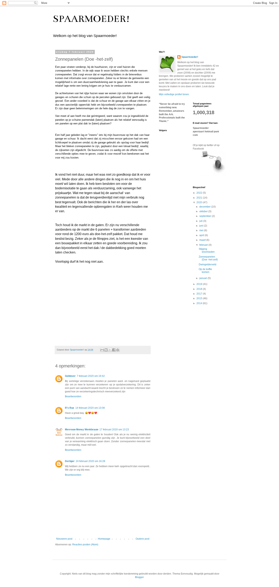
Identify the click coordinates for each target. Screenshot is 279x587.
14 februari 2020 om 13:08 (90, 407)
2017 (199, 293)
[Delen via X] (110, 350)
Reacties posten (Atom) (85, 544)
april (202, 235)
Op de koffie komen (205, 270)
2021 (199, 197)
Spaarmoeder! (189, 57)
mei (201, 230)
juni (201, 225)
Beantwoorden (73, 396)
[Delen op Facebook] (114, 350)
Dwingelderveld (207, 264)
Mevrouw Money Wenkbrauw (81, 429)
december (205, 206)
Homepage (104, 538)
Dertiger (70, 461)
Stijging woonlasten (207, 250)
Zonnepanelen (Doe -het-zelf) (208, 258)
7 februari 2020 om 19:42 (91, 376)
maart (202, 240)
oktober (203, 211)
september (205, 216)
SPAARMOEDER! (91, 19)
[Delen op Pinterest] (118, 350)
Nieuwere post (64, 538)
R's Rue (69, 407)
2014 (199, 303)
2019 (199, 284)
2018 (199, 289)
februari (204, 244)
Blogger (139, 577)
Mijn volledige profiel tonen (174, 94)
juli (201, 221)
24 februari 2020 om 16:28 (90, 461)
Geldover (70, 376)
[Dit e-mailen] (102, 350)
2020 (199, 202)
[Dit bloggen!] (106, 350)
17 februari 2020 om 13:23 (114, 429)
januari (203, 278)
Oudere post (142, 538)
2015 (199, 298)
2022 (199, 192)
